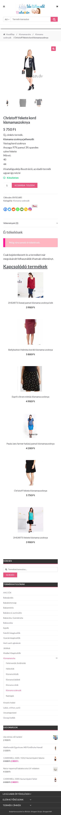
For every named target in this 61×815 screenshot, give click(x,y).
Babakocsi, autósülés (12, 613)
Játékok (6, 648)
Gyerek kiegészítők (11, 638)
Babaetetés (8, 607)
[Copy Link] (26, 209)
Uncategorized (9, 712)
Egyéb (6, 628)
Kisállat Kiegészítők (12, 653)
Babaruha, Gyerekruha (13, 618)
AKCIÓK (7, 592)
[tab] (30, 223)
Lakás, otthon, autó (11, 707)
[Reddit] (13, 209)
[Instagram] (30, 209)
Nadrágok (10, 696)
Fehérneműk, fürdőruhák (16, 663)
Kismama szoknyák (21, 200)
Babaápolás (8, 597)
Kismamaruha (25, 34)
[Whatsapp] (17, 209)
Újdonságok (10, 727)
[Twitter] (9, 209)
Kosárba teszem (25, 185)
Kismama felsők (12, 674)
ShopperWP (47, 811)
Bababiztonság (9, 603)
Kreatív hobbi (9, 702)
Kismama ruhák (12, 685)
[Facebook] (5, 209)
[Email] (22, 209)
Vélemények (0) (10, 223)
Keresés (10, 575)
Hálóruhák (10, 669)
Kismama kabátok (13, 680)
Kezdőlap (10, 34)
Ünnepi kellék (9, 718)
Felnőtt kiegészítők (11, 633)
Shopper (34, 811)
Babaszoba (8, 623)
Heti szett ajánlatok (12, 643)
